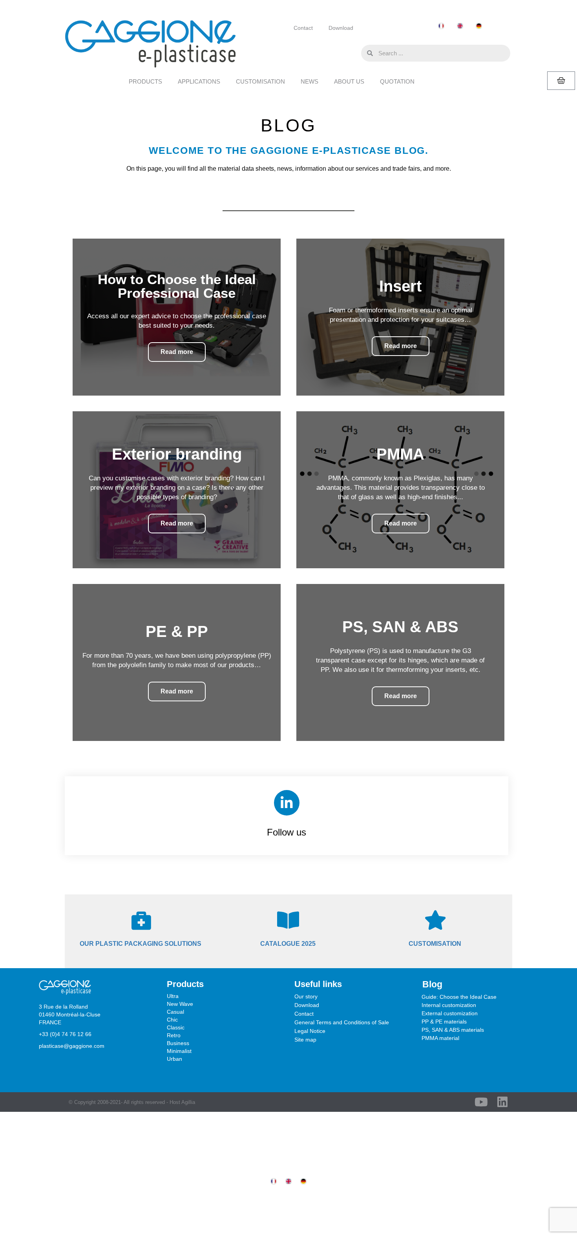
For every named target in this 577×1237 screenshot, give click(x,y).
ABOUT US (349, 81)
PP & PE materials (444, 1021)
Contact (303, 28)
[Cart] (561, 80)
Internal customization (449, 1005)
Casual (175, 1012)
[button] (353, 52)
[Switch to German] (478, 26)
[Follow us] (286, 803)
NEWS (309, 81)
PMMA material (440, 1038)
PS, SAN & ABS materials (453, 1030)
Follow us (286, 832)
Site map (305, 1039)
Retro (174, 1035)
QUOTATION (397, 81)
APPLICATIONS (199, 81)
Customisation (435, 943)
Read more (177, 351)
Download (341, 28)
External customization (450, 1013)
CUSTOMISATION (260, 81)
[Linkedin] (502, 1102)
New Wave (180, 1004)
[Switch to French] (441, 26)
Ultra (173, 996)
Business (178, 1043)
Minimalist (179, 1051)
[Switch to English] (460, 26)
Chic (172, 1019)
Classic (175, 1027)
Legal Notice (309, 1031)
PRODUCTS (145, 81)
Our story (306, 996)
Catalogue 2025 (288, 943)
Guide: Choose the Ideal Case (459, 997)
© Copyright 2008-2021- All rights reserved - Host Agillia (132, 1102)
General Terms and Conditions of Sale (341, 1022)
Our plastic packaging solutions (140, 943)
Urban (174, 1059)
